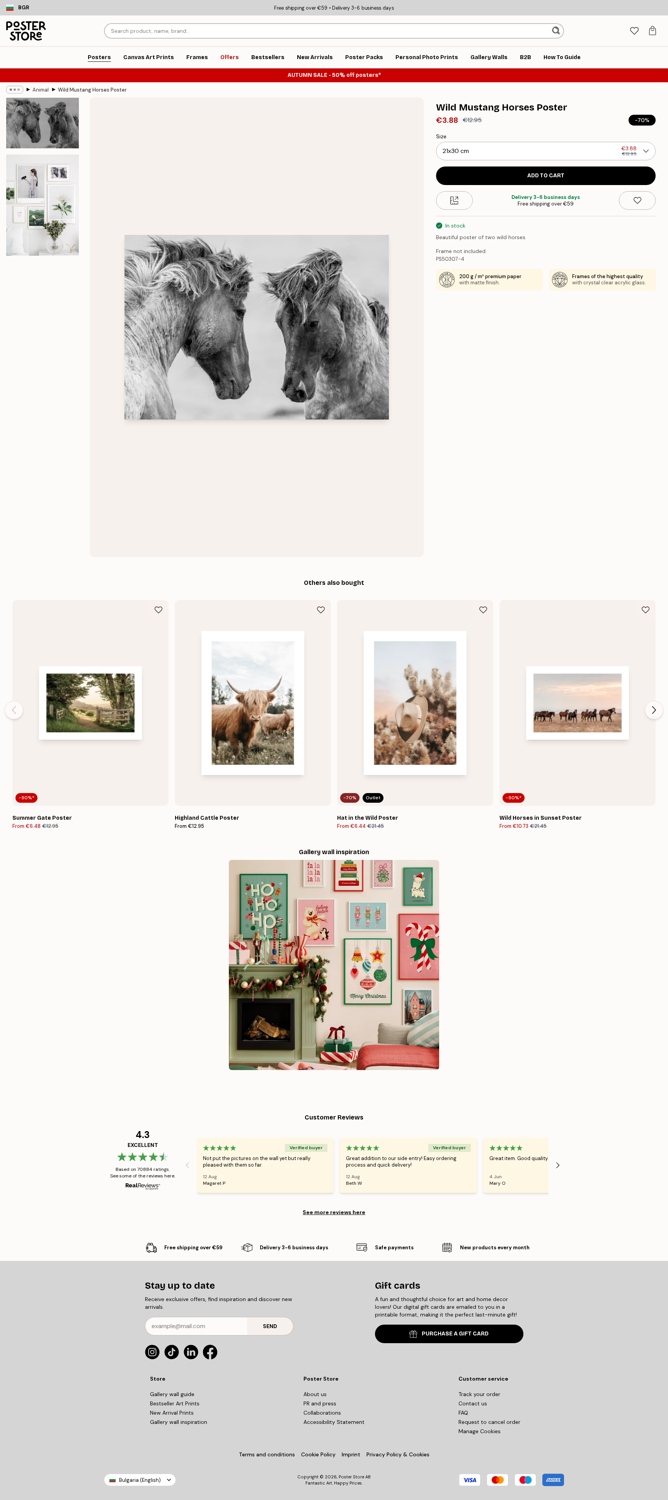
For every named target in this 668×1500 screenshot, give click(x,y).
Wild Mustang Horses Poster (92, 90)
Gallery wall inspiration (178, 1421)
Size (441, 136)
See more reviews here (334, 1212)
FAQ (463, 1412)
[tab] (634, 31)
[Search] (557, 31)
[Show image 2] (42, 205)
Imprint (351, 1454)
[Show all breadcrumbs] (14, 89)
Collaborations (322, 1412)
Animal (40, 90)
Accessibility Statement (334, 1421)
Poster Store (351, 1477)
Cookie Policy (318, 1454)
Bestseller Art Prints (174, 1403)
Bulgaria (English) (140, 1480)
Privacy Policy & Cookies (397, 1454)
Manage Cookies (479, 1431)
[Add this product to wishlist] (637, 200)
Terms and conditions (267, 1454)
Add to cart (545, 175)
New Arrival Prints (172, 1412)
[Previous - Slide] (14, 710)
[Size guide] (454, 200)
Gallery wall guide (172, 1394)
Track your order (479, 1394)
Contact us (472, 1403)
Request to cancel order (489, 1421)
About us (315, 1394)
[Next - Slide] (654, 710)
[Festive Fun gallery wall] (334, 965)
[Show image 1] (42, 123)
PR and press (319, 1403)
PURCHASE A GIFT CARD (455, 1333)
